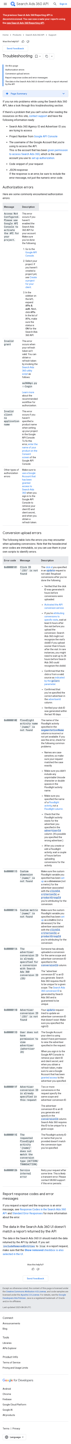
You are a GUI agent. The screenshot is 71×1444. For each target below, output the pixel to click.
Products (17, 35)
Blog (5, 1328)
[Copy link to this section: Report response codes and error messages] (21, 1199)
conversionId (49, 965)
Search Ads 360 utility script (28, 370)
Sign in (63, 4)
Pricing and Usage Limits (15, 1367)
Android (7, 1389)
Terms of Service (11, 1362)
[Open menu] (5, 4)
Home (5, 35)
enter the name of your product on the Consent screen (30, 451)
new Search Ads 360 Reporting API (25, 23)
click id (49, 567)
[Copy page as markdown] (47, 56)
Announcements (11, 1323)
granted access (49, 1077)
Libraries (7, 1343)
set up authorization (43, 158)
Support (52, 35)
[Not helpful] (27, 41)
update (51, 570)
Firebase (7, 1399)
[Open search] (55, 4)
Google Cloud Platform (14, 1404)
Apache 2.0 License (30, 1295)
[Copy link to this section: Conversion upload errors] (44, 533)
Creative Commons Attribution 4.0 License (26, 1291)
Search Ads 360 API (33, 4)
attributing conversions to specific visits (54, 616)
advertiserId (54, 699)
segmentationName (52, 730)
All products (9, 1415)
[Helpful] (22, 41)
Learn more (28, 392)
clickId (55, 891)
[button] (35, 93)
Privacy (16, 1428)
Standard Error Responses (27, 1213)
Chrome (7, 1394)
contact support (38, 116)
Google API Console (45, 136)
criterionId (48, 894)
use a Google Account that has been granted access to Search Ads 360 (29, 483)
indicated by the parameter (54, 680)
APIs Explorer (10, 1348)
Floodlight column (53, 809)
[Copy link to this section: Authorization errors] (36, 188)
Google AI (8, 1410)
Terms (6, 1428)
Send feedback (15, 48)
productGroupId (51, 897)
